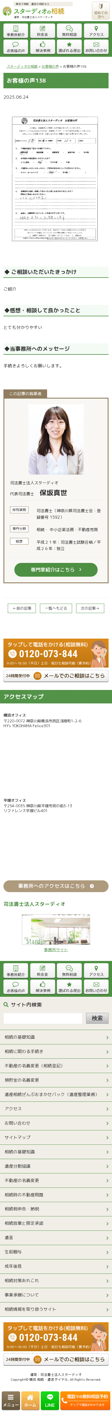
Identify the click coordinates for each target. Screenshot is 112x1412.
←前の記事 (22, 608)
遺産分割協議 (17, 1166)
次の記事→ (90, 608)
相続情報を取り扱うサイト (30, 1309)
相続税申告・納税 (22, 1209)
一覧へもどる (56, 608)
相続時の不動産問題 (24, 1195)
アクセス (13, 1109)
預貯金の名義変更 (22, 1080)
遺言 (9, 1237)
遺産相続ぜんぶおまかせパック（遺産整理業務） (52, 1094)
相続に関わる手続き (24, 1051)
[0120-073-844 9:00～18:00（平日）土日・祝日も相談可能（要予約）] (56, 641)
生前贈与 (13, 1252)
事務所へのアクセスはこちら (51, 886)
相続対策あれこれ (22, 1281)
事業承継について (22, 1295)
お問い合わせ (17, 1123)
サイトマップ (17, 1137)
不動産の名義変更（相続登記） (35, 1066)
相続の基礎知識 (20, 1037)
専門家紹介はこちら (53, 569)
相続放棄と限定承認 (24, 1223)
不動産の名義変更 (22, 1180)
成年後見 (13, 1266)
